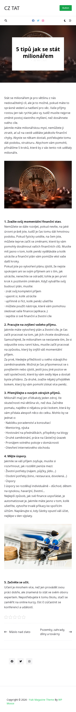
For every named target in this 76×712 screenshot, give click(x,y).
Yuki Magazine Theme (41, 699)
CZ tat (12, 8)
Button (65, 7)
